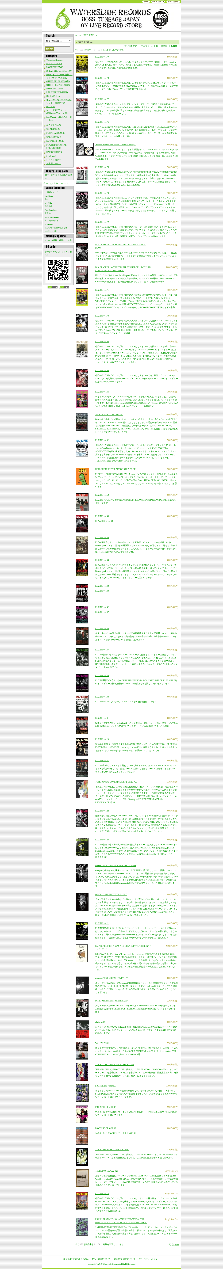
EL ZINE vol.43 (102, 586)
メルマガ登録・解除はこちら (58, 240)
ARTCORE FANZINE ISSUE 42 (109, 414)
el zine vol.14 (100, 1022)
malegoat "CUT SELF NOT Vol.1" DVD (112, 978)
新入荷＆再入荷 (53, 125)
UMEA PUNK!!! (53, 137)
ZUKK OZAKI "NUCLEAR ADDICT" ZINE (114, 1064)
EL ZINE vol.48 (102, 516)
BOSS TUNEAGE (54, 63)
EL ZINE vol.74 (102, 193)
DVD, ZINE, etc (53, 96)
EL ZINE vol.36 (102, 675)
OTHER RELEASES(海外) (58, 81)
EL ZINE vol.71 (102, 290)
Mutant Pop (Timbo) (54, 88)
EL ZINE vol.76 (102, 122)
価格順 (164, 46)
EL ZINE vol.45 (102, 537)
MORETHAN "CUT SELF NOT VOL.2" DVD (115, 865)
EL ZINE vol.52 (102, 495)
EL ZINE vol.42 (102, 607)
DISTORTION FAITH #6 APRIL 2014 (111, 1001)
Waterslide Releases (54, 60)
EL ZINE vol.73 (102, 1193)
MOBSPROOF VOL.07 (105, 1107)
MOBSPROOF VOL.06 (105, 1128)
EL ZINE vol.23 (102, 840)
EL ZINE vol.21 (102, 923)
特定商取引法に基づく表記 (76, 1259)
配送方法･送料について (125, 1259)
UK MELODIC (53, 129)
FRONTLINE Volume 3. (105, 1086)
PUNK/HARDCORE (55, 133)
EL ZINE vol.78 (102, 78)
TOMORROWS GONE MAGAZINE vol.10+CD (116, 782)
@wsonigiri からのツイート (56, 183)
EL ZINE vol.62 (102, 440)
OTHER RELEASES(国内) (58, 85)
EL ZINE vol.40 (102, 628)
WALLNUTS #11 (102, 1043)
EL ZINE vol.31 (102, 718)
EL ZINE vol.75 (102, 167)
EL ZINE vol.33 (102, 697)
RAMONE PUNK (54, 152)
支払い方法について (101, 1259)
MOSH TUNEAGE (54, 67)
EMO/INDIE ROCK (55, 141)
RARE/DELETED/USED (57, 92)
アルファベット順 (149, 46)
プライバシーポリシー (149, 1259)
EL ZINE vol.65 (102, 392)
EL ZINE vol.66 (102, 370)
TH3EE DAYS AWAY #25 (106, 1171)
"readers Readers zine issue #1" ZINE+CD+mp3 (115, 144)
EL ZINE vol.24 (102, 811)
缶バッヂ (50, 106)
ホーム (78, 35)
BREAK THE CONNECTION (59, 71)
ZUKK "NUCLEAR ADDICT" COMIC (112, 1149)
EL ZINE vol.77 (102, 99)
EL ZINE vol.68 (102, 341)
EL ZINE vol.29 (102, 739)
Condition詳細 (50, 231)
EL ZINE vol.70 (102, 316)
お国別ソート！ (53, 163)
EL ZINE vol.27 (102, 760)
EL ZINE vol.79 (102, 57)
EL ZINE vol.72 (102, 222)
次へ (177, 1244)
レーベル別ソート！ (55, 160)
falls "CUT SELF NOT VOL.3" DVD (111, 894)
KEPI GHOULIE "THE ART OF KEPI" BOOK (115, 469)
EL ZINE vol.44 (102, 560)
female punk (51, 156)
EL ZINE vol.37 (102, 650)
